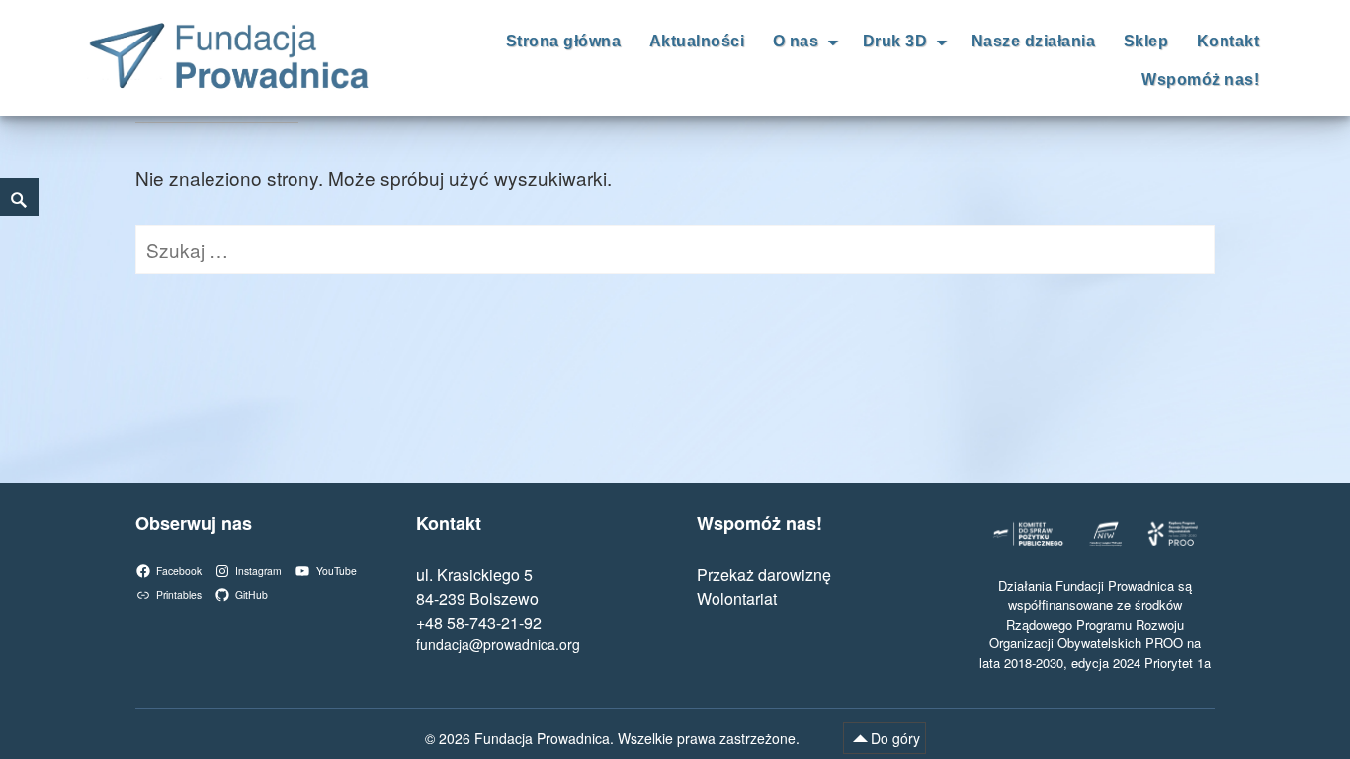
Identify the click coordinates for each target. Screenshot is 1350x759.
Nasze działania (1033, 41)
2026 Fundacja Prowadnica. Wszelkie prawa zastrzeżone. (621, 738)
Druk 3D (895, 41)
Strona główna (564, 41)
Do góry (895, 738)
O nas (796, 41)
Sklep (1146, 41)
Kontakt (1228, 41)
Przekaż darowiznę (764, 574)
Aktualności (697, 41)
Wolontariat (737, 598)
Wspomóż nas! (1200, 79)
